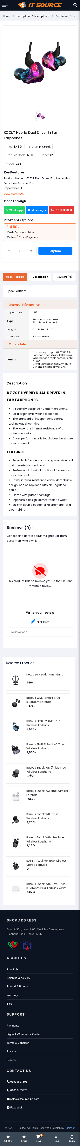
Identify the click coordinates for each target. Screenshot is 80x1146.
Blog (9, 1003)
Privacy (11, 1051)
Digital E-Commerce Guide (23, 1034)
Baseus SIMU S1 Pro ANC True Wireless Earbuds (45, 746)
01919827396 (63, 210)
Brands (11, 1060)
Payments (13, 1025)
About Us (12, 969)
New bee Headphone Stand (44, 674)
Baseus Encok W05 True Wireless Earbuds (42, 816)
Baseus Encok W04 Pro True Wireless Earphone (45, 839)
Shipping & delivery (18, 977)
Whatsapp (16, 210)
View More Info (14, 194)
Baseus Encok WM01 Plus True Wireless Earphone (46, 770)
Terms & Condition (18, 1042)
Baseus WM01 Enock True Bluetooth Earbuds (43, 700)
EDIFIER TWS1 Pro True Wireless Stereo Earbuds (46, 863)
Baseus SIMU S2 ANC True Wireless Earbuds (43, 723)
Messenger (38, 210)
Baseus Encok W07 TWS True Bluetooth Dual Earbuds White (46, 886)
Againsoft (70, 1127)
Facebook (16, 1107)
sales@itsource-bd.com (24, 1098)
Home (6, 16)
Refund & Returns (18, 986)
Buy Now (55, 251)
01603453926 (18, 1090)
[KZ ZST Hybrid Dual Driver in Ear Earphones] (40, 67)
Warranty (12, 995)
